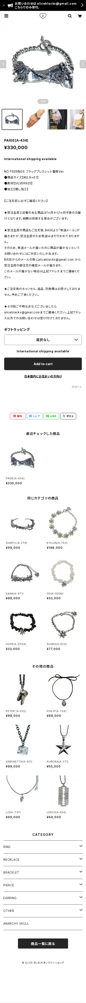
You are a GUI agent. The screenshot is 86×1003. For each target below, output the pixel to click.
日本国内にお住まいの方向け (43, 376)
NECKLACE (11, 859)
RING (7, 847)
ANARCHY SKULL (16, 923)
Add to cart (43, 364)
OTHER (8, 911)
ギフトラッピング (17, 329)
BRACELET (11, 872)
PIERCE (8, 885)
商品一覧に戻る (43, 944)
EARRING (10, 898)
